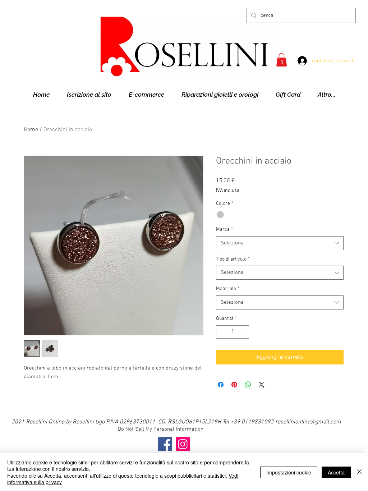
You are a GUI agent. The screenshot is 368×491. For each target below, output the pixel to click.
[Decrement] (221, 332)
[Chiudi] (359, 472)
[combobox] (280, 243)
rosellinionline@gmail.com (308, 422)
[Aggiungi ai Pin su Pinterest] (234, 384)
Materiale (227, 289)
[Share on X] (261, 384)
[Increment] (243, 332)
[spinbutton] (232, 332)
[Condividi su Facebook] (220, 384)
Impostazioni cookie (288, 472)
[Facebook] (165, 444)
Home (31, 129)
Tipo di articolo (233, 259)
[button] (281, 59)
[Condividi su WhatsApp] (248, 384)
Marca (224, 229)
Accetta (336, 472)
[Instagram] (183, 444)
